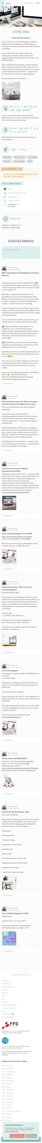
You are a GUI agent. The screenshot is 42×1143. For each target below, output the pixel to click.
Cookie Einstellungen (8, 1008)
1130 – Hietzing (7, 1105)
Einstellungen (31, 1136)
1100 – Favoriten (7, 1096)
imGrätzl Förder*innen (21, 975)
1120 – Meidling (7, 1102)
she (5, 990)
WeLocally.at (6, 981)
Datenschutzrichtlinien (9, 1005)
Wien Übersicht (7, 1065)
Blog (3, 999)
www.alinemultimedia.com (11, 717)
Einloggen (37, 3)
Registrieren (29, 3)
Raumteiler (6, 1046)
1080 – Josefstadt (7, 1090)
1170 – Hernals (7, 1117)
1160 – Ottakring (7, 1114)
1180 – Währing (7, 1120)
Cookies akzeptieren (17, 1136)
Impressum (5, 1002)
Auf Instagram (6, 1014)
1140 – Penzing (7, 1108)
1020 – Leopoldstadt (8, 1071)
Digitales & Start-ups (18, 149)
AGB (3, 1011)
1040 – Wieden (6, 1078)
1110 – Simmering (7, 1099)
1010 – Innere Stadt (8, 1069)
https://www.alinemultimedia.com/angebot (17, 537)
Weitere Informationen (11, 1131)
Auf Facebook (6, 1017)
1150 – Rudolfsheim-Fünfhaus (11, 1111)
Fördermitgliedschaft (8, 987)
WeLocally (13, 1031)
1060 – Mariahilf (7, 1084)
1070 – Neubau (7, 1087)
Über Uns (5, 993)
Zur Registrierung (17, 176)
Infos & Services (7, 984)
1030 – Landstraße (8, 1075)
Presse (4, 996)
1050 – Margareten (8, 1081)
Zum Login (6, 176)
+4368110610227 (14, 201)
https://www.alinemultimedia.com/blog (15, 492)
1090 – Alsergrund (8, 1093)
